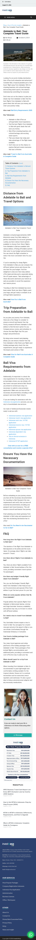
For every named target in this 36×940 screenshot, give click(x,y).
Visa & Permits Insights (15, 25)
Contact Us (6, 916)
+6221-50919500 (10, 863)
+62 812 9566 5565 (12, 866)
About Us (5, 912)
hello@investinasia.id (10, 869)
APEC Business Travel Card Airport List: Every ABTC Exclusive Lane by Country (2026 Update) (17, 792)
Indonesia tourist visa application (20, 418)
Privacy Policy (7, 923)
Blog (4, 25)
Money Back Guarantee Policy (12, 919)
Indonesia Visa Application (11, 889)
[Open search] (31, 17)
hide (21, 163)
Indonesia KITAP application (18, 441)
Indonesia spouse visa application (20, 429)
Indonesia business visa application (20, 416)
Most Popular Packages (10, 883)
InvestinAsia (17, 938)
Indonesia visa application (12, 402)
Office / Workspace (8, 900)
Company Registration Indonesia (13, 886)
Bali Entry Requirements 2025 (21, 110)
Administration (7, 893)
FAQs (4, 926)
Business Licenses (8, 896)
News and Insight (8, 929)
